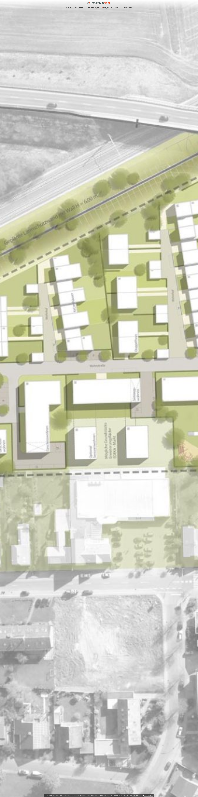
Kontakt (128, 7)
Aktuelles (80, 7)
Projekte (107, 7)
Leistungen (94, 7)
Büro (117, 7)
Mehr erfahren (134, 795)
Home (69, 7)
